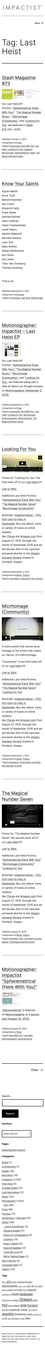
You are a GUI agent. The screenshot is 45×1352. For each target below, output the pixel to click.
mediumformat (7, 1300)
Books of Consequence (16, 1235)
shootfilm (8, 1313)
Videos (26, 575)
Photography (9, 1201)
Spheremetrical (22, 153)
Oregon (26, 1299)
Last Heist (25, 298)
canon (20, 1286)
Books (5, 1162)
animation (14, 762)
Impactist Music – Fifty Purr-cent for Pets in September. (21, 519)
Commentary (9, 1166)
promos (39, 579)
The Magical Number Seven (19, 504)
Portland (32, 1305)
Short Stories (9, 1260)
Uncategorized (10, 1265)
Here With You (27, 146)
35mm (4, 1282)
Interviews (7, 1183)
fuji (36, 1286)
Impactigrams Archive (13, 1150)
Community (14, 146)
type (9, 1318)
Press (19, 143)
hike (20, 1290)
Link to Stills (9, 488)
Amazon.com (28, 536)
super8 (5, 942)
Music (19, 575)
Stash (32, 153)
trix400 (4, 1318)
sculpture (34, 1310)
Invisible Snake (10, 1188)
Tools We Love (11, 1252)
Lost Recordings (10, 1192)
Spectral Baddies (12, 1248)
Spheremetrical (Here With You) (21, 499)
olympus (15, 1300)
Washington (16, 1318)
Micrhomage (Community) (18, 508)
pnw (23, 1305)
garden (10, 1290)
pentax (10, 1306)
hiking (25, 1290)
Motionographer (9, 418)
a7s (9, 1281)
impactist (31, 1289)
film (21, 939)
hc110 (15, 1290)
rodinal (24, 1309)
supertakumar (37, 1314)
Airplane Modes (12, 1230)
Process (20, 295)
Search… (6, 1096)
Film (6, 1205)
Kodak (15, 1294)
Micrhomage (8, 153)
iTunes (11, 536)
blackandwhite (10, 1285)
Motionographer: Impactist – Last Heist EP (19, 331)
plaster (17, 1305)
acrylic (14, 1282)
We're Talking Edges (14, 1256)
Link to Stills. (9, 672)
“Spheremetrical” (12, 1010)
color (28, 1286)
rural (29, 1310)
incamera (5, 1294)
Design (5, 1171)
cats (24, 1286)
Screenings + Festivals (14, 1218)
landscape (26, 1294)
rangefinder (15, 1309)
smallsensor (20, 1314)
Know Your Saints (20, 183)
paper (35, 1300)
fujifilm (40, 1286)
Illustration (7, 1175)
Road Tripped (11, 1243)
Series (5, 1222)
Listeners (8, 1239)
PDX (4, 1305)
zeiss (27, 1318)
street (29, 1314)
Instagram (7, 1179)
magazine (28, 150)
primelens (5, 1310)
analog (21, 1282)
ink (10, 1294)
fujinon (4, 1290)
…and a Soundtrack (14, 1226)
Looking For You (15, 150)
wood (22, 1318)
